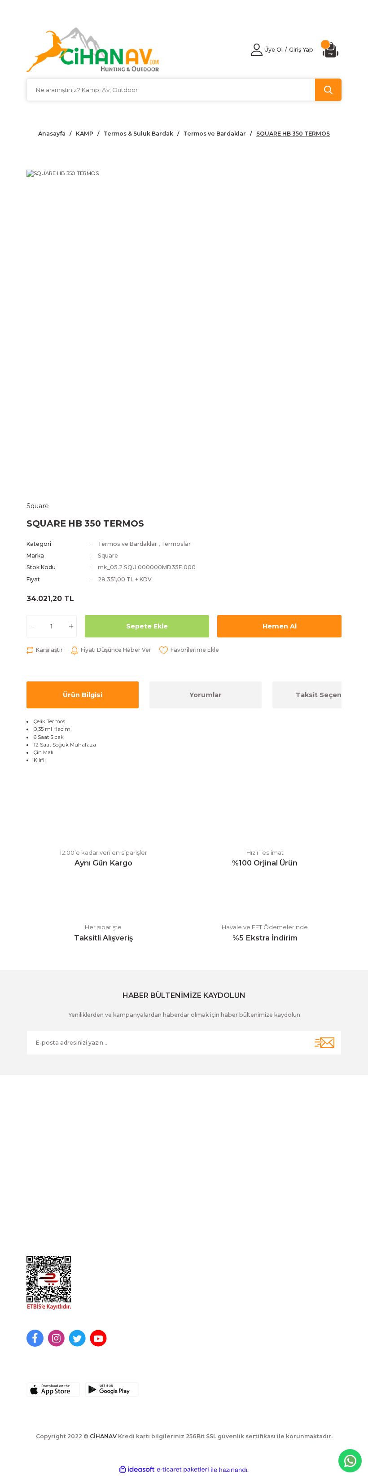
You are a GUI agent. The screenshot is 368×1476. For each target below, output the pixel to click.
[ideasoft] (137, 1470)
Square (108, 555)
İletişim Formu (209, 1222)
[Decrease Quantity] (32, 626)
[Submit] (324, 1042)
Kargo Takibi (207, 1251)
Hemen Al (280, 626)
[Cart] (332, 49)
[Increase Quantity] (71, 626)
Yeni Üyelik (43, 1207)
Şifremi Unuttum (51, 1236)
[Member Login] (256, 50)
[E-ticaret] (183, 1470)
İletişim (199, 1207)
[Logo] (92, 49)
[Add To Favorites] (189, 650)
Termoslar (176, 543)
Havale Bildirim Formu (221, 1236)
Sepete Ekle (147, 626)
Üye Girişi (40, 1222)
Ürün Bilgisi (82, 695)
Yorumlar (205, 695)
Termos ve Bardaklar (127, 543)
